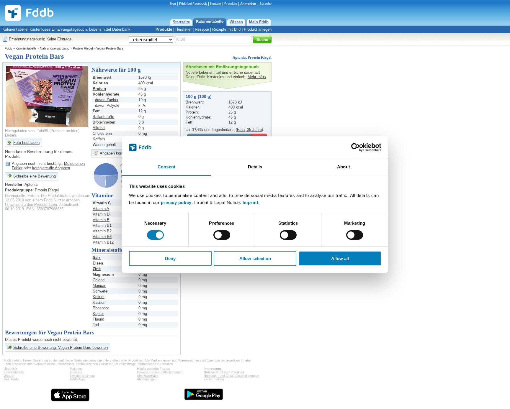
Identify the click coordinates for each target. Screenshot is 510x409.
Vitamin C (102, 203)
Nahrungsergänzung (54, 48)
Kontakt (215, 3)
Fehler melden (214, 379)
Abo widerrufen (147, 375)
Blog (173, 3)
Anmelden (248, 3)
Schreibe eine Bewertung (34, 176)
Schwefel (100, 291)
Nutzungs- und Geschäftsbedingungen (231, 375)
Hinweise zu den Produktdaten (31, 204)
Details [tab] (255, 166)
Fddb (8, 48)
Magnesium (103, 274)
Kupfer (98, 313)
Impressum (212, 368)
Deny (170, 258)
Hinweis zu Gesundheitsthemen (159, 372)
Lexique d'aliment (82, 375)
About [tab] (343, 166)
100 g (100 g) (199, 96)
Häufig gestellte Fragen (153, 368)
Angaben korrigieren (117, 153)
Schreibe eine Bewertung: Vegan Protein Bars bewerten (60, 347)
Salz (97, 257)
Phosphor (101, 308)
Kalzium (100, 302)
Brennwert (102, 77)
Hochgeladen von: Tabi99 (26, 131)
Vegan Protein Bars (110, 48)
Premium (230, 3)
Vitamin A (101, 208)
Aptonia (239, 57)
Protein (99, 88)
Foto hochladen (26, 142)
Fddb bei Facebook (193, 3)
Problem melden (64, 131)
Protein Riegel (83, 48)
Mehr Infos (257, 77)
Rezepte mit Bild (226, 29)
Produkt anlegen (258, 29)
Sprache (265, 3)
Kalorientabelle (209, 21)
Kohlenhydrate (106, 94)
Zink (97, 269)
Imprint (251, 202)
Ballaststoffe (103, 116)
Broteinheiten (104, 122)
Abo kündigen (146, 379)
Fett (96, 111)
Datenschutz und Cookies (224, 372)
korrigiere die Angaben (51, 168)
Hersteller (183, 29)
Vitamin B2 (102, 231)
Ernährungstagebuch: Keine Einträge (40, 39)
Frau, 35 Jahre (249, 129)
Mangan (99, 285)
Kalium (98, 297)
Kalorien (76, 368)
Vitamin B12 (103, 242)
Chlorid (98, 280)
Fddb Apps (78, 379)
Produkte (164, 29)
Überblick (10, 368)
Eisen (98, 263)
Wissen (236, 22)
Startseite (181, 22)
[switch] (221, 235)
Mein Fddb (259, 22)
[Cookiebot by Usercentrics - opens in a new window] (355, 147)
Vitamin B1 (102, 225)
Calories (76, 372)
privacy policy (176, 202)
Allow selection (255, 258)
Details (11, 135)
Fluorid (98, 319)
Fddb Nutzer (54, 200)
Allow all (340, 258)
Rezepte (202, 29)
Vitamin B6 (102, 236)
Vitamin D (101, 214)
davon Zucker (106, 100)
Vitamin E (101, 220)
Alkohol (99, 128)
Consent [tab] (166, 166)
